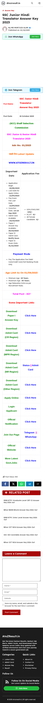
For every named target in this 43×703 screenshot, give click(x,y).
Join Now (35, 37)
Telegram (29, 432)
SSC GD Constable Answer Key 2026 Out (21, 535)
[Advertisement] (21, 63)
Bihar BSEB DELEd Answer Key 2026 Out (20, 510)
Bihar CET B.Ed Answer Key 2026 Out (19, 527)
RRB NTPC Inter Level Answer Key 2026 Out (20, 518)
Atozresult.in (13, 3)
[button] (32, 3)
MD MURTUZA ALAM (19, 28)
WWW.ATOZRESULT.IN (21, 162)
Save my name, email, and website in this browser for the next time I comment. (21, 604)
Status (26, 365)
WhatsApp (31, 437)
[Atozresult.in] (3, 3)
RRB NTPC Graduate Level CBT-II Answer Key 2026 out (21, 501)
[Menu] (39, 3)
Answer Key (9, 10)
